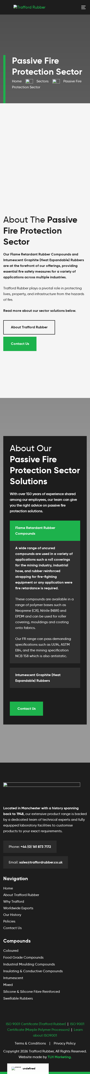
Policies (9, 921)
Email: (35, 862)
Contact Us (12, 928)
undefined (28, 1068)
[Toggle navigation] (72, 7)
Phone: (30, 846)
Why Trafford (13, 901)
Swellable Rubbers (18, 998)
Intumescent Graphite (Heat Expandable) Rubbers (38, 678)
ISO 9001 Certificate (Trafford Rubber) (36, 1024)
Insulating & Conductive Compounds (33, 971)
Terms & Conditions (30, 1043)
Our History (12, 915)
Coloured (10, 950)
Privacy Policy (65, 1043)
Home (17, 81)
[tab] (45, 531)
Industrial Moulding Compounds (29, 964)
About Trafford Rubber (21, 895)
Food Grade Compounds (23, 957)
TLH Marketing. (60, 1057)
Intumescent (13, 978)
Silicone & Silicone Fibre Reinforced (31, 991)
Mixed (8, 985)
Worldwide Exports (18, 908)
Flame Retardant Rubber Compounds (35, 530)
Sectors (42, 81)
